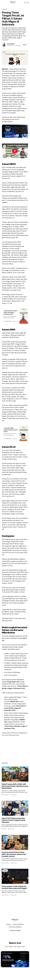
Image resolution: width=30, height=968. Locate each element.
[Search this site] (25, 2)
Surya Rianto (11, 44)
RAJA (3, 450)
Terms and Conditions (15, 927)
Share (24, 44)
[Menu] (27, 2)
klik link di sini (10, 706)
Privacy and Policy (18, 924)
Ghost (18, 930)
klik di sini (13, 686)
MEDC (4, 167)
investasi (4, 9)
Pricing (8, 924)
